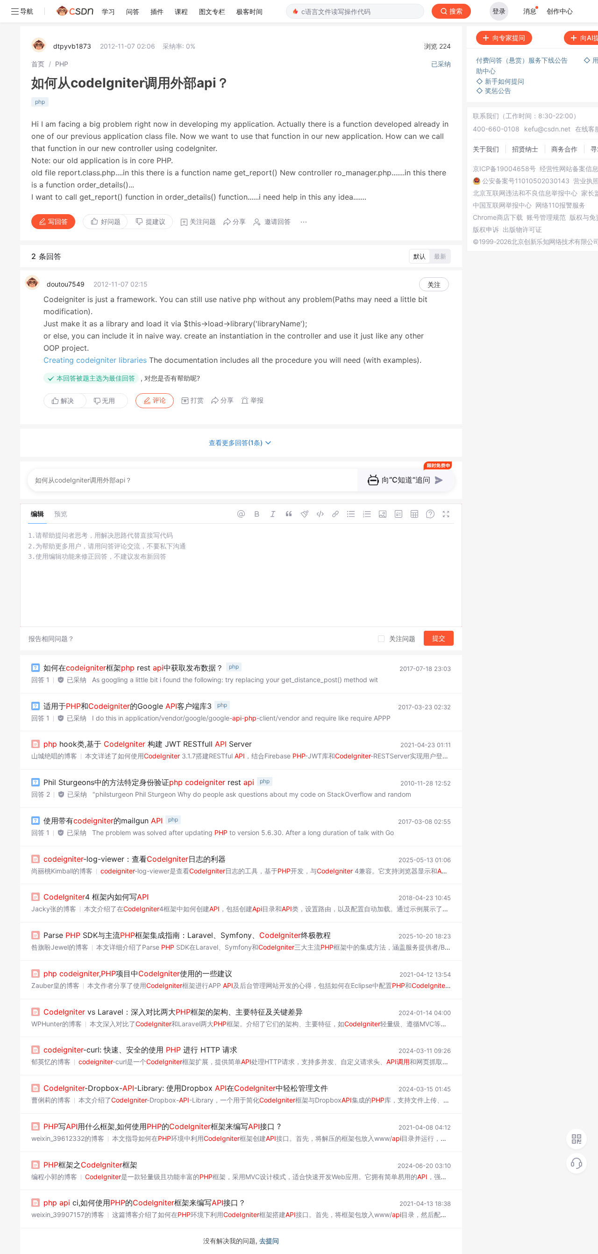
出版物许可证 (522, 229)
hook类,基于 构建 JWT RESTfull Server (147, 744)
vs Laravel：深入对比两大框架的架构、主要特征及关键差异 (173, 1011)
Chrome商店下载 (498, 217)
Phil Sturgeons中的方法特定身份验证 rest (148, 782)
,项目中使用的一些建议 (137, 973)
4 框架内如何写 (96, 896)
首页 (37, 64)
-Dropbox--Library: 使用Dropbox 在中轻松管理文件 (185, 1088)
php (40, 101)
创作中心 (560, 11)
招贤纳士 (525, 149)
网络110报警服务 (560, 205)
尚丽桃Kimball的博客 (62, 871)
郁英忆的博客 (51, 1062)
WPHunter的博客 (56, 1024)
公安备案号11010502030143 (526, 181)
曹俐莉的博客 (51, 1100)
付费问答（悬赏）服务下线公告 (523, 60)
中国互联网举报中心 (502, 205)
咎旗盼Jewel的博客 (59, 947)
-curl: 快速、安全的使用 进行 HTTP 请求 (140, 1049)
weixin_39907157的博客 (67, 1214)
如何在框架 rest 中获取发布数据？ (133, 667)
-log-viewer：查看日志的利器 (134, 859)
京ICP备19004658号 (504, 169)
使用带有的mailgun (103, 820)
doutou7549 (66, 284)
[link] (37, 64)
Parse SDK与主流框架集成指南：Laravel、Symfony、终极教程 (187, 935)
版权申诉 (486, 229)
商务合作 (564, 149)
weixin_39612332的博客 (67, 1138)
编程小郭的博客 (54, 1177)
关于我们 (486, 149)
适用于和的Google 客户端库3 (127, 706)
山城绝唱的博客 (54, 756)
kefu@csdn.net (547, 129)
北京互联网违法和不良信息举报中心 (525, 193)
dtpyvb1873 (72, 46)
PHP (61, 64)
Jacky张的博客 (53, 909)
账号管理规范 (546, 217)
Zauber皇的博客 (55, 985)
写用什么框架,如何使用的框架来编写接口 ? (162, 1126)
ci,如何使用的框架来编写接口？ (144, 1202)
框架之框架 (90, 1164)
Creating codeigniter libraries (95, 360)
